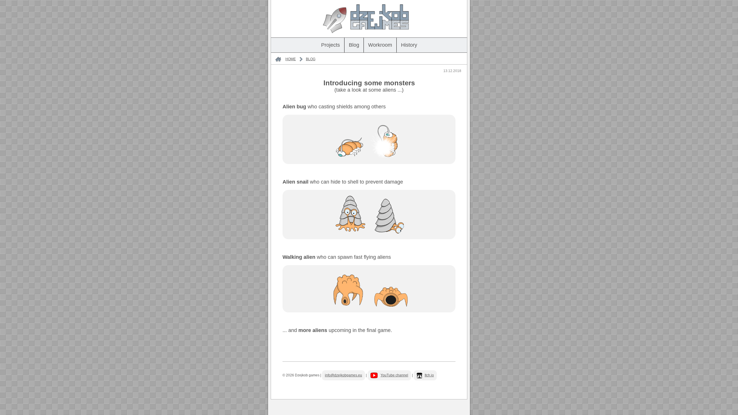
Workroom (380, 45)
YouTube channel (394, 375)
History (409, 45)
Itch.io (429, 375)
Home (290, 59)
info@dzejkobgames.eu (343, 375)
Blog (354, 45)
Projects (330, 45)
